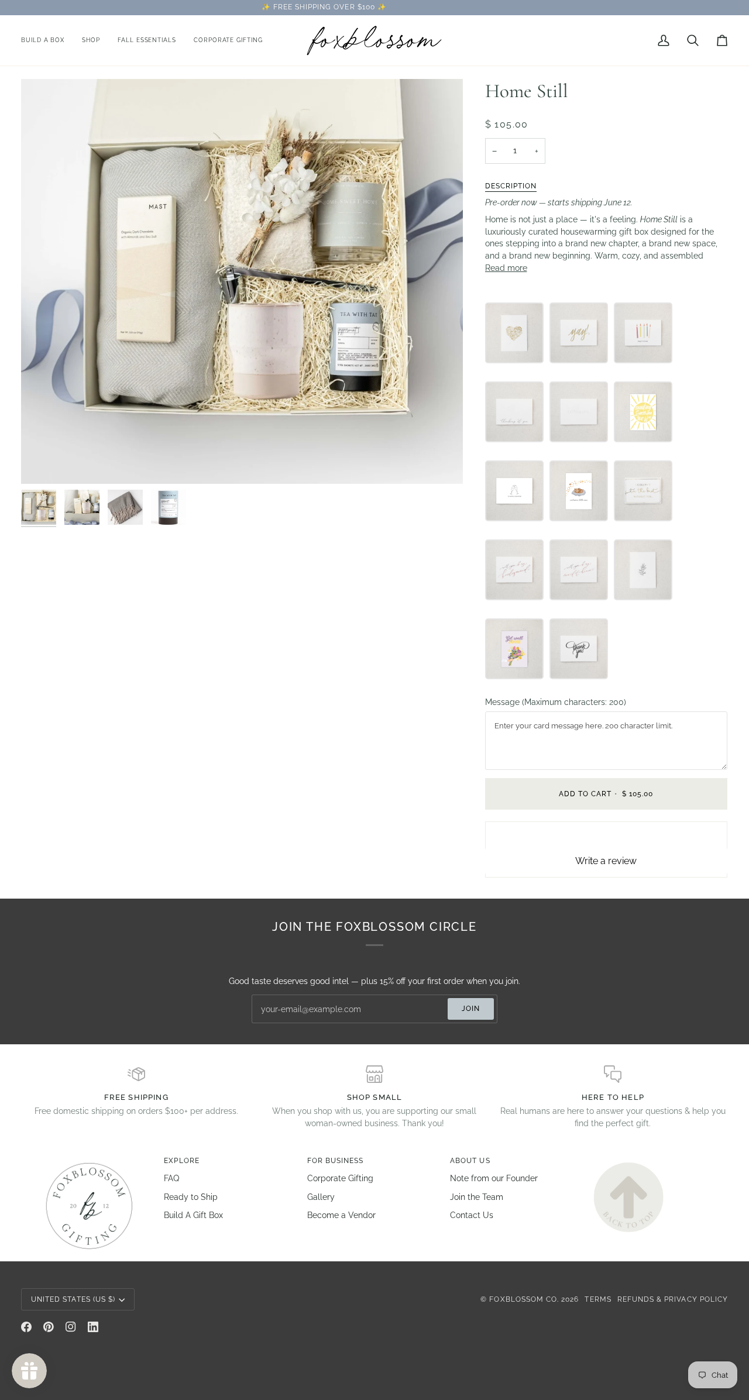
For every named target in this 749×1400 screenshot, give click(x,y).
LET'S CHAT (469, 7)
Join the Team (476, 1197)
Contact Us (471, 1215)
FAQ (171, 1178)
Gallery (321, 1197)
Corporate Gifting (340, 1178)
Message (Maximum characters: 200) (555, 702)
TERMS (598, 1299)
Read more (506, 268)
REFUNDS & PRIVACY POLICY (672, 1299)
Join (471, 1009)
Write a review (606, 860)
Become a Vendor (341, 1215)
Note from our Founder (494, 1178)
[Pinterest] (48, 1327)
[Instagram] (71, 1327)
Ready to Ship (191, 1197)
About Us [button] (470, 1161)
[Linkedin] (93, 1327)
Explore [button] (181, 1161)
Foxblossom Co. (524, 1299)
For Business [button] (335, 1161)
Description (511, 186)
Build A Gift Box (193, 1215)
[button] (91, 40)
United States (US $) (73, 1299)
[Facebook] (26, 1327)
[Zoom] (43, 462)
